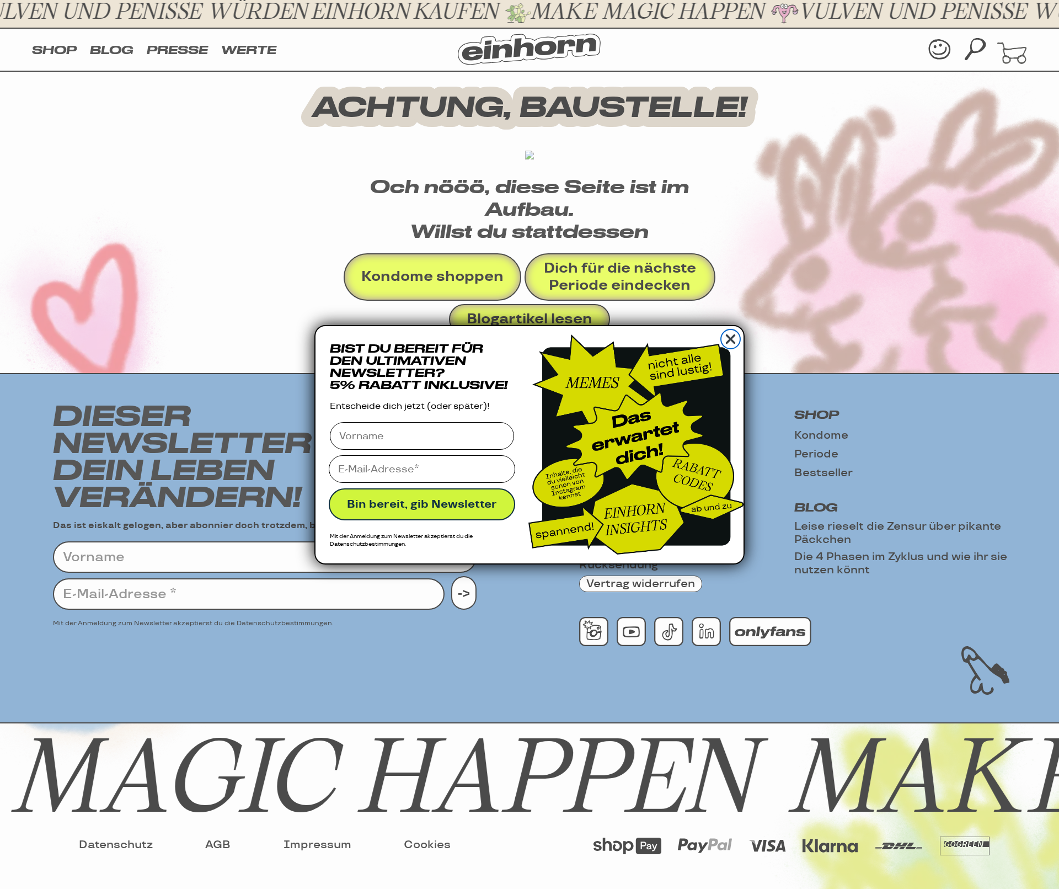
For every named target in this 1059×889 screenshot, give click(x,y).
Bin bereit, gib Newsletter (422, 504)
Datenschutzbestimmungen (367, 544)
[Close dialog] (730, 339)
